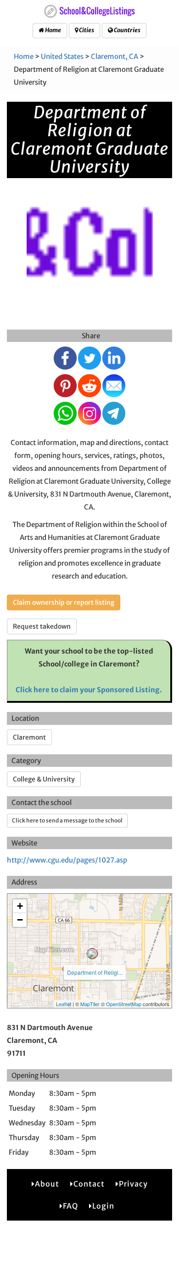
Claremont (29, 737)
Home (52, 30)
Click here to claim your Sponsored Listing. (89, 689)
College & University (44, 779)
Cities (86, 30)
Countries (126, 30)
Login (103, 1205)
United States (62, 56)
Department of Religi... (95, 972)
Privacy (133, 1183)
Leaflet (63, 1003)
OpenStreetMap (123, 1003)
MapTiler (90, 1003)
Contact (89, 1183)
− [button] (20, 920)
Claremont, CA (114, 56)
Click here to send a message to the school (67, 820)
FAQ (70, 1205)
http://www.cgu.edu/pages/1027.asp (67, 860)
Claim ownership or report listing (63, 602)
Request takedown (42, 626)
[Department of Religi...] (92, 953)
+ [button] (20, 906)
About (47, 1183)
